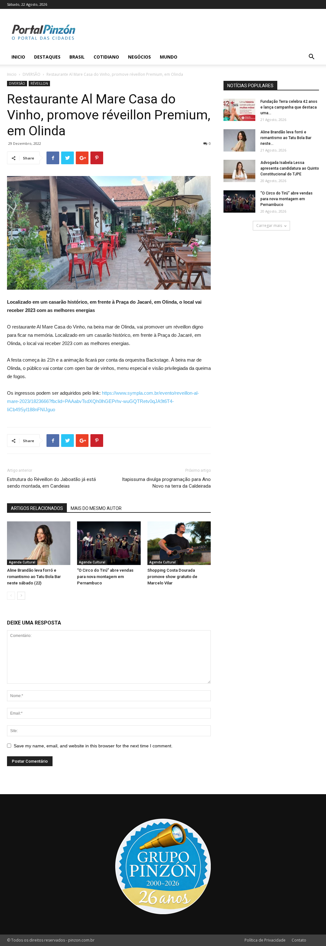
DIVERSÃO (31, 74)
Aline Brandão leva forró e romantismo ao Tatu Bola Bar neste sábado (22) (34, 576)
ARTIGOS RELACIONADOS (37, 508)
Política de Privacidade (265, 940)
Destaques (47, 57)
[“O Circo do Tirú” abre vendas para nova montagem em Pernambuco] (108, 543)
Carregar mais (269, 225)
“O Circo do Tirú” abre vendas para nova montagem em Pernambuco (105, 576)
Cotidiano (106, 57)
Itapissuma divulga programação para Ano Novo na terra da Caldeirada (166, 483)
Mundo (168, 57)
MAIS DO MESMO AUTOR (96, 508)
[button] (311, 57)
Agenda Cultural (22, 562)
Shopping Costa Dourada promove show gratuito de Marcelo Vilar (172, 576)
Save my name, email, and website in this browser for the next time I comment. (93, 745)
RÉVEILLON (39, 83)
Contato (299, 940)
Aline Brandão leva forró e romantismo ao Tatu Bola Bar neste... (285, 138)
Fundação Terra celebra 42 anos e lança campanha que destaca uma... (288, 107)
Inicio (18, 57)
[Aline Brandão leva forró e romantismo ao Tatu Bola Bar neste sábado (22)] (38, 543)
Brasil (77, 57)
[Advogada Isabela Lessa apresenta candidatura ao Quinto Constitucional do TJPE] (239, 171)
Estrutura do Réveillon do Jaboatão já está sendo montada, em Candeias (51, 483)
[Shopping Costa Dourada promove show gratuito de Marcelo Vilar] (179, 543)
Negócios (139, 57)
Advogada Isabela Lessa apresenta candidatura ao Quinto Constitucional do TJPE (289, 168)
